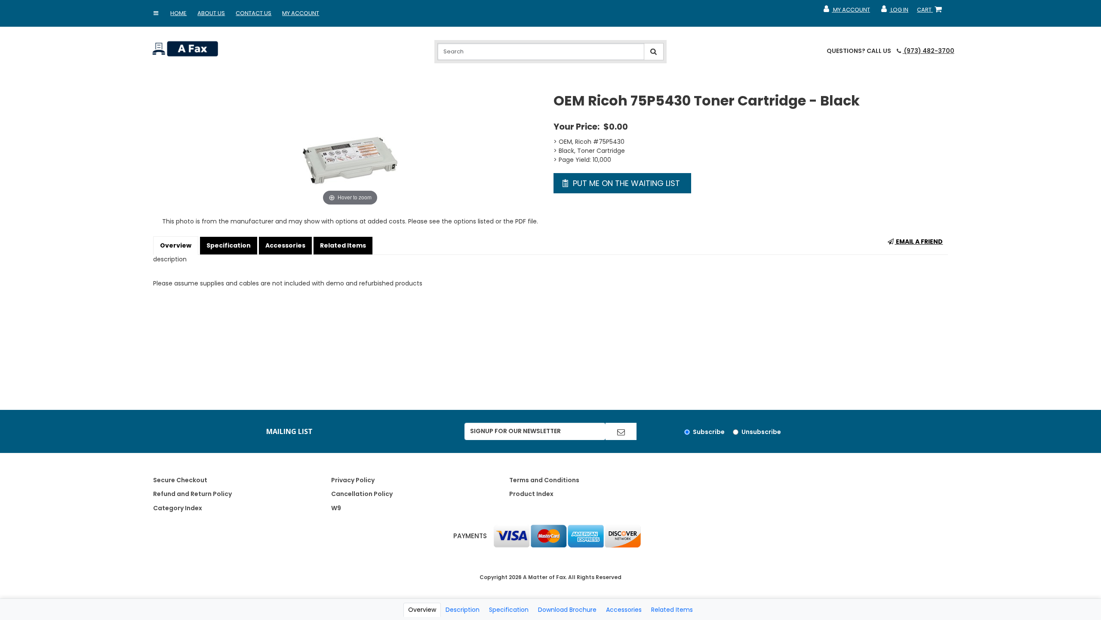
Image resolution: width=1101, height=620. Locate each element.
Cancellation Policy (362, 494)
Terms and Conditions (544, 480)
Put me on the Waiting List (625, 183)
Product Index (531, 494)
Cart (931, 12)
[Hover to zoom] (350, 149)
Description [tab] (463, 609)
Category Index (177, 508)
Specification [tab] (509, 609)
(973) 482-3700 (928, 50)
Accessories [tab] (624, 609)
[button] (156, 13)
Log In (894, 12)
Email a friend (919, 241)
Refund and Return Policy (192, 494)
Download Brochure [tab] (567, 609)
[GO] (621, 431)
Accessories (285, 245)
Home (178, 13)
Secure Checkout (180, 480)
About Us (211, 13)
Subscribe (709, 432)
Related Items (343, 245)
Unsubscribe (761, 432)
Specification (228, 245)
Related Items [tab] (672, 609)
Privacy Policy (353, 480)
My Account (300, 13)
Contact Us (253, 13)
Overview (175, 245)
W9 (336, 508)
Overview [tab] (422, 609)
